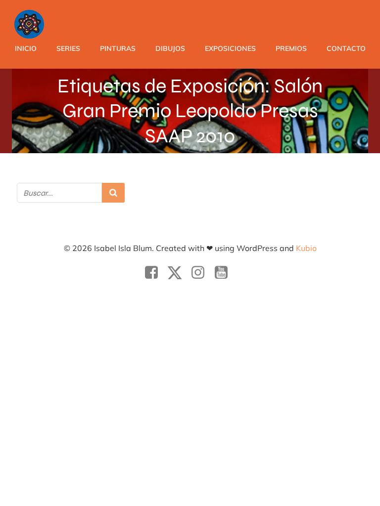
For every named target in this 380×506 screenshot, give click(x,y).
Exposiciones (230, 48)
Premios (291, 48)
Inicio (26, 48)
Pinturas (118, 48)
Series (68, 48)
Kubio (306, 248)
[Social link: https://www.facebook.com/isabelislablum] (155, 273)
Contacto (346, 48)
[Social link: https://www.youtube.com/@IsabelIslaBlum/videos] (225, 273)
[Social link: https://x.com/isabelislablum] (178, 273)
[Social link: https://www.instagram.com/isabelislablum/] (201, 273)
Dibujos (170, 48)
